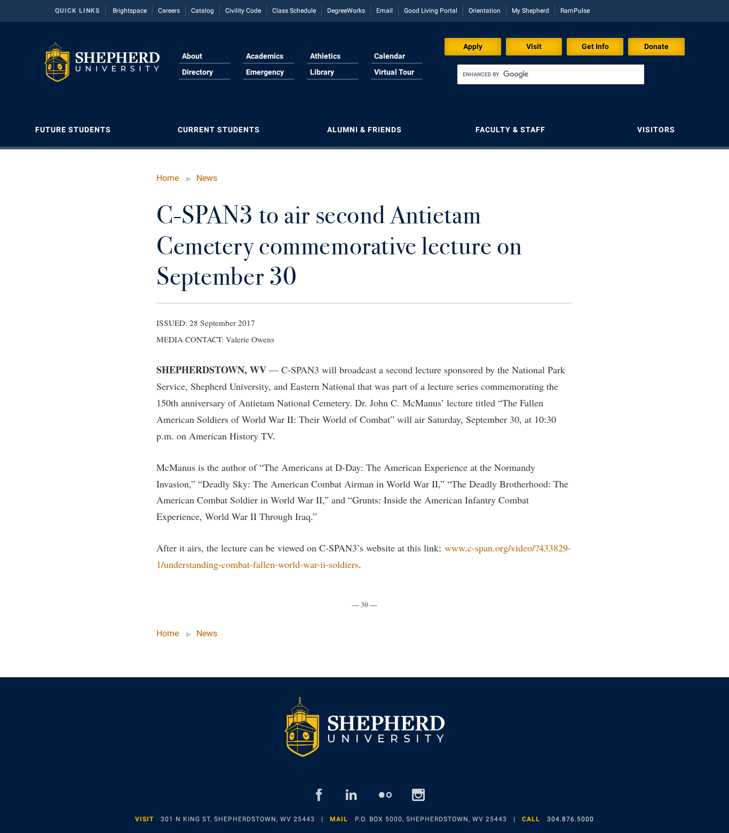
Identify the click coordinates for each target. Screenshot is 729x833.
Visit (534, 46)
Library (322, 72)
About (192, 56)
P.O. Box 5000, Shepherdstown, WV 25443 (431, 819)
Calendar (389, 56)
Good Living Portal (430, 10)
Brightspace (130, 10)
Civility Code (243, 10)
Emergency (265, 72)
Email (384, 10)
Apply (472, 46)
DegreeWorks (346, 10)
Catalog (202, 10)
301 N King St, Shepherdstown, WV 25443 (238, 819)
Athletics (325, 56)
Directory (197, 72)
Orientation (485, 10)
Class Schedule (294, 10)
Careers (169, 10)
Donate (656, 46)
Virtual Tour (394, 72)
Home (167, 178)
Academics (264, 56)
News (206, 178)
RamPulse (575, 10)
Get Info (595, 46)
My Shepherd (530, 10)
